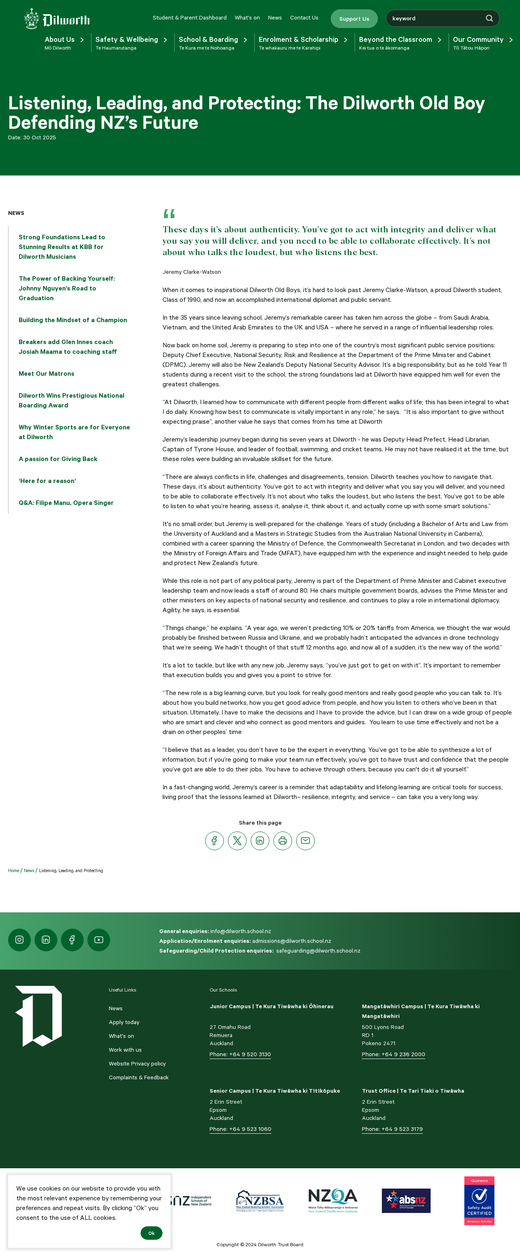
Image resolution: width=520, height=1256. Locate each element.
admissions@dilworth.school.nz (291, 941)
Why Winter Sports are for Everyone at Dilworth (74, 432)
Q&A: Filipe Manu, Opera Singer (66, 502)
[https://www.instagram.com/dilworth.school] (19, 940)
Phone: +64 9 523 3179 (392, 1129)
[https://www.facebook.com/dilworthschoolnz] (72, 940)
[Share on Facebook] (214, 841)
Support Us (354, 18)
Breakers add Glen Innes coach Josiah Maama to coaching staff (68, 346)
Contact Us (304, 17)
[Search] (489, 18)
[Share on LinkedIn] (260, 841)
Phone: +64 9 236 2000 (393, 1054)
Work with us (125, 1049)
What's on (247, 17)
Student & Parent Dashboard (190, 17)
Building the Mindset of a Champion (73, 320)
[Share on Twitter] (237, 841)
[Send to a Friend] (305, 841)
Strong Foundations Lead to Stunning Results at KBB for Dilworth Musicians (62, 246)
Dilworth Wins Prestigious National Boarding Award (71, 400)
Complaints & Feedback (139, 1077)
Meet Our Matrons (46, 373)
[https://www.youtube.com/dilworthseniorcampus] (98, 940)
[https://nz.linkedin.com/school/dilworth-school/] (46, 940)
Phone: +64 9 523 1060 (240, 1129)
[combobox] (443, 18)
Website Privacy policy (137, 1063)
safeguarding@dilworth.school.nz (318, 950)
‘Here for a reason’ (47, 480)
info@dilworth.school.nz (240, 931)
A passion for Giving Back (58, 459)
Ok (151, 1233)
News (275, 17)
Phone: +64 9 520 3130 (240, 1054)
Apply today (124, 1022)
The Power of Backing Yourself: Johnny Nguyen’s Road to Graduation (67, 288)
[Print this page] (282, 841)
